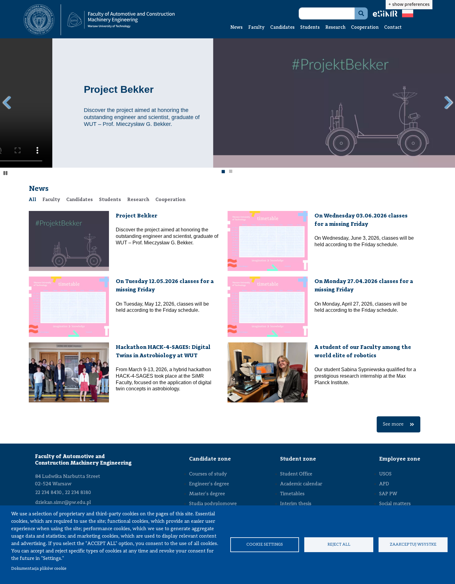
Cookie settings (264, 545)
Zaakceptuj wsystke (413, 545)
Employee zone (399, 459)
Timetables (292, 494)
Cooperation (365, 27)
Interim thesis (295, 503)
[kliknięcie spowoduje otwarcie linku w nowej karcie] (39, 19)
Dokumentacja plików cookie (39, 569)
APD (384, 484)
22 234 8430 (48, 492)
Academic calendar (301, 484)
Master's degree (207, 494)
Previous (7, 102)
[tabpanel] (228, 321)
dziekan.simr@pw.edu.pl (63, 502)
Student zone (298, 459)
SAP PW (388, 494)
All (32, 199)
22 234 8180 (78, 492)
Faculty (256, 27)
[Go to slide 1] (223, 172)
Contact (393, 27)
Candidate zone (210, 459)
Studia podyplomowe (213, 503)
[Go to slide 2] (231, 172)
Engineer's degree (209, 484)
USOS (385, 474)
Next (448, 102)
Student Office (296, 474)
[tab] (32, 200)
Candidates (282, 27)
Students (310, 27)
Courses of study (208, 474)
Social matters (395, 503)
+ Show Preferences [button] (409, 4)
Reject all (338, 545)
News (236, 27)
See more (393, 424)
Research (335, 27)
